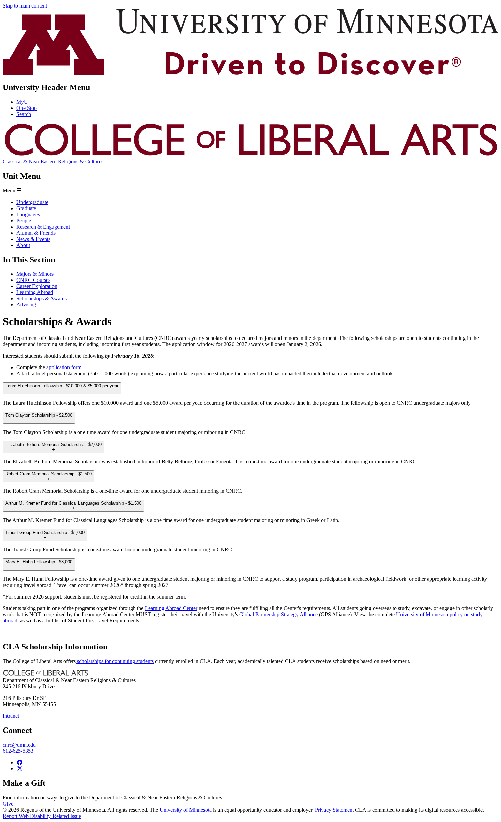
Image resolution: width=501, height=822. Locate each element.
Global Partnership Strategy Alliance (278, 614)
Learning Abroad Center (171, 608)
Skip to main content (25, 6)
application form (63, 367)
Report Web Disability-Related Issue (42, 816)
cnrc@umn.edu (19, 745)
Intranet (11, 716)
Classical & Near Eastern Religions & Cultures (53, 161)
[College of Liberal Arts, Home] (250, 155)
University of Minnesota (186, 810)
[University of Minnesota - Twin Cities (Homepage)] (250, 73)
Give (8, 804)
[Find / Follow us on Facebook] (19, 762)
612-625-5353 (18, 751)
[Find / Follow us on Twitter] (19, 768)
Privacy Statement (334, 810)
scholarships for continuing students (115, 661)
